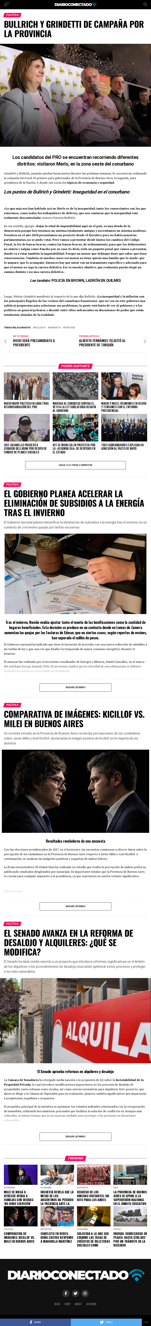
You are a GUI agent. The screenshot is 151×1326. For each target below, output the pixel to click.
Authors (91, 1304)
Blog (57, 1304)
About (78, 1304)
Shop (67, 1304)
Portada (69, 328)
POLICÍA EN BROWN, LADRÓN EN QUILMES (86, 280)
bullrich (40, 328)
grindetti (55, 328)
